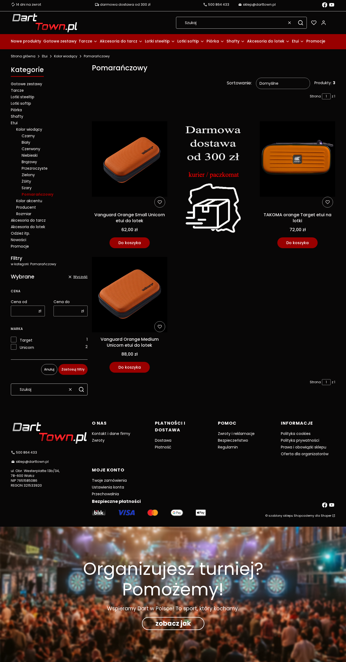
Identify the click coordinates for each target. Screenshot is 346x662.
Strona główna (23, 56)
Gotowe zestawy (26, 84)
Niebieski (30, 155)
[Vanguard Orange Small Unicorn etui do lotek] (129, 160)
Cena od (19, 301)
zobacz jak (173, 623)
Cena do (62, 301)
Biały (26, 142)
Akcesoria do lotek (28, 227)
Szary (27, 188)
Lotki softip (21, 103)
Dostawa (163, 440)
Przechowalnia (105, 494)
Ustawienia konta (108, 487)
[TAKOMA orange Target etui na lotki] (297, 160)
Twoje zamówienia (109, 480)
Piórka (16, 110)
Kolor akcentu (29, 201)
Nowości (18, 239)
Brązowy (29, 162)
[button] (300, 22)
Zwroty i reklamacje (236, 433)
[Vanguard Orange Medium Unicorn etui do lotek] (129, 295)
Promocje (20, 246)
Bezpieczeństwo (233, 440)
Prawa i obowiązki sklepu (303, 447)
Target (26, 340)
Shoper (326, 515)
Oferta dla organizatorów (304, 454)
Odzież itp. (20, 233)
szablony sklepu (280, 515)
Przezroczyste (35, 168)
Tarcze (17, 90)
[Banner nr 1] (213, 179)
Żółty (26, 181)
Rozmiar (23, 214)
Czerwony (31, 149)
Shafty (17, 116)
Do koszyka (129, 242)
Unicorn (27, 347)
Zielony (28, 175)
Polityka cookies (296, 433)
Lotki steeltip (22, 97)
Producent (26, 207)
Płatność (163, 447)
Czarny (28, 136)
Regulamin (228, 447)
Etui (45, 56)
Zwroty (98, 440)
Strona (315, 96)
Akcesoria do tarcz (28, 220)
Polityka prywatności (300, 440)
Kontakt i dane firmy (111, 433)
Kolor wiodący (65, 56)
